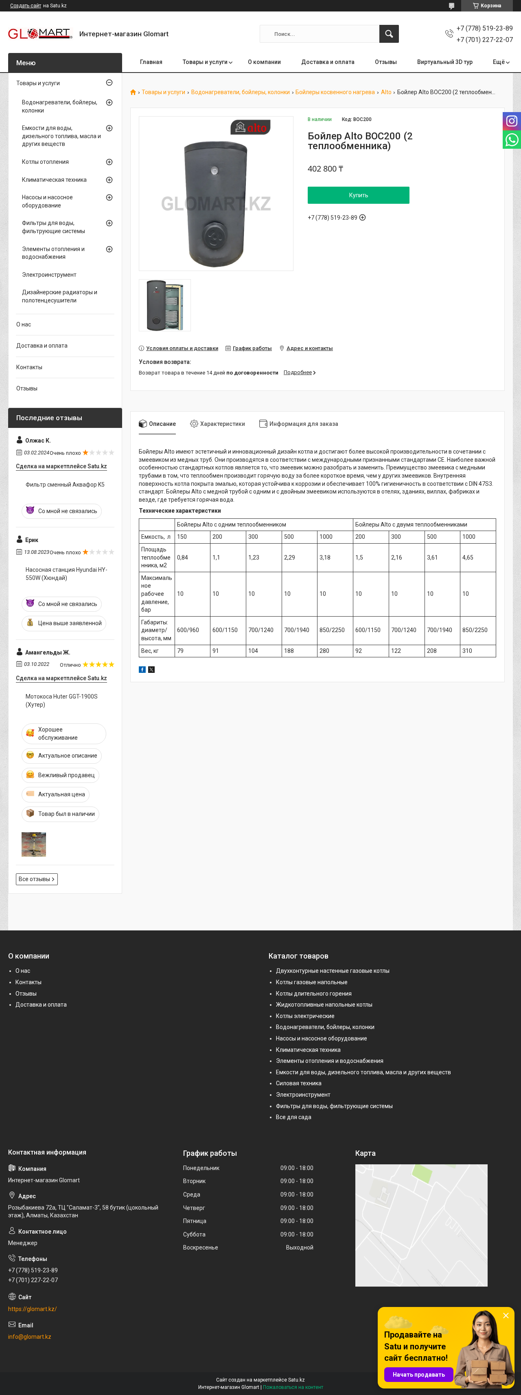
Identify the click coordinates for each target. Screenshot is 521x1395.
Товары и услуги (205, 62)
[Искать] (389, 34)
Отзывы (386, 62)
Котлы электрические (305, 1016)
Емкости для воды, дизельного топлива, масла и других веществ (61, 136)
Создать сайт (25, 6)
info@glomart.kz (29, 1336)
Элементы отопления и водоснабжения (53, 253)
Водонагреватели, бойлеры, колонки (240, 92)
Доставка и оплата (328, 62)
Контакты (29, 367)
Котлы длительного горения (314, 993)
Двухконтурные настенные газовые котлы (333, 970)
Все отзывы (34, 879)
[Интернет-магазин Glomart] (40, 33)
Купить (358, 195)
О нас (23, 324)
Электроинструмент (49, 274)
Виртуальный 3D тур (445, 62)
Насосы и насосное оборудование (47, 201)
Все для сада (293, 1117)
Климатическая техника (54, 179)
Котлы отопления (45, 162)
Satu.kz (296, 1380)
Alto (386, 92)
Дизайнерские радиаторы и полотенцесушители (59, 296)
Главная (151, 62)
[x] (151, 671)
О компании (264, 62)
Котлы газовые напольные (312, 982)
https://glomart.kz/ (32, 1309)
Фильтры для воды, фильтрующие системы (53, 227)
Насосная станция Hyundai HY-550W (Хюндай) (66, 573)
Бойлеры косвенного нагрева (335, 92)
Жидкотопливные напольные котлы (324, 1004)
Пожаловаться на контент (293, 1387)
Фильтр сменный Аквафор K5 (65, 484)
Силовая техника (299, 1083)
